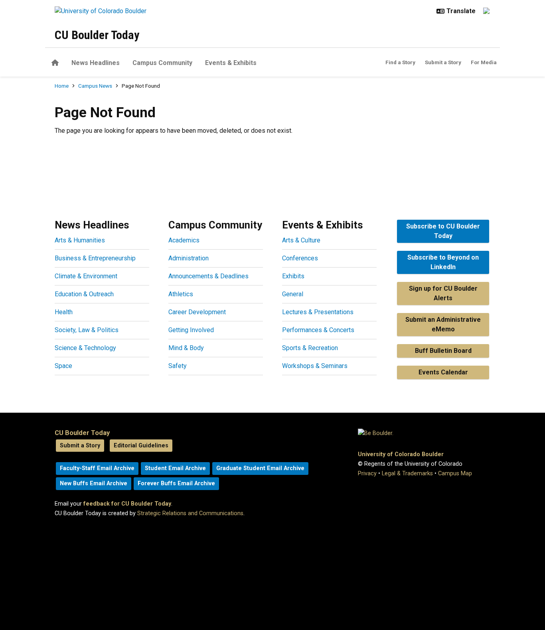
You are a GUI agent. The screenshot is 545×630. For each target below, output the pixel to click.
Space (63, 366)
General (292, 294)
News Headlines (95, 63)
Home (62, 86)
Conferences (300, 258)
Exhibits (293, 276)
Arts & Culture (301, 240)
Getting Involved (191, 330)
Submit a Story (443, 62)
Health (64, 312)
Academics (183, 240)
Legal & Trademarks (407, 473)
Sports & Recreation (310, 348)
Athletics (180, 294)
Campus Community (162, 63)
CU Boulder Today (97, 35)
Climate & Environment (86, 276)
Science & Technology (85, 348)
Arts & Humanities (80, 240)
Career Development (197, 312)
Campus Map (455, 473)
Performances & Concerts (318, 330)
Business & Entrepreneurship (95, 258)
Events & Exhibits (231, 63)
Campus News (95, 86)
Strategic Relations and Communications (190, 513)
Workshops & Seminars (315, 366)
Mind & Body (186, 348)
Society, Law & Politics (86, 330)
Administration (188, 258)
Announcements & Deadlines (208, 276)
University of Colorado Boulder (401, 454)
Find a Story (400, 62)
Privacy (367, 473)
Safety (177, 366)
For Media (484, 62)
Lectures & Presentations (317, 312)
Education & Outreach (84, 294)
